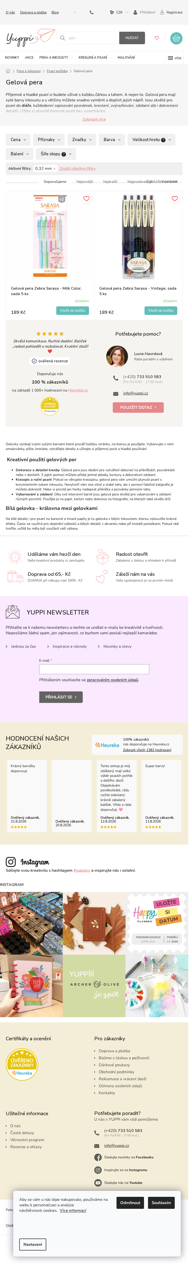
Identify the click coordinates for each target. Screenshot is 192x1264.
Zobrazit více (94, 119)
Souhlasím (161, 1203)
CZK (119, 12)
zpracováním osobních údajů (112, 680)
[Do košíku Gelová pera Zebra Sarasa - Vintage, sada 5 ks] (160, 310)
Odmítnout (130, 1203)
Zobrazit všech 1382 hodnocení (147, 750)
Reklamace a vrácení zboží (122, 1079)
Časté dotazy (22, 1133)
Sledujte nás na (123, 1182)
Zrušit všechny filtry (78, 168)
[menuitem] (12, 57)
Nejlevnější (84, 181)
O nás (10, 12)
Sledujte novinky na (129, 1157)
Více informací (73, 1210)
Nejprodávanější (140, 181)
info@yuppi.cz (135, 393)
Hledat (132, 37)
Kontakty (107, 1093)
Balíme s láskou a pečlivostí (124, 1058)
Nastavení (33, 1244)
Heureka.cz (78, 390)
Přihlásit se (59, 697)
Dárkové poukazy (114, 1065)
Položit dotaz (136, 407)
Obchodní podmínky (116, 1072)
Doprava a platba (33, 12)
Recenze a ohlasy (26, 1147)
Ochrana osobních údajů (120, 1086)
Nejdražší (110, 181)
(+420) (93, 12)
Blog (55, 12)
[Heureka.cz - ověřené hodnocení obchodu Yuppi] (49, 405)
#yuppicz (82, 870)
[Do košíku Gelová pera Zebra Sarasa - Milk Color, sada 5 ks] (72, 310)
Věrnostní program (27, 1140)
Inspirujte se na (125, 1170)
